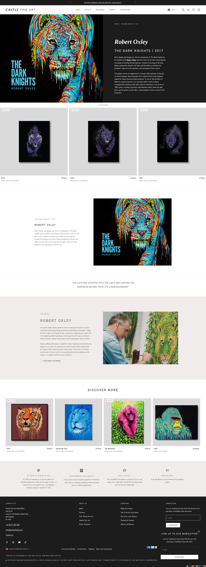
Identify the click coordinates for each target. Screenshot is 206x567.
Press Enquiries (84, 524)
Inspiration (125, 10)
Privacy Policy (82, 549)
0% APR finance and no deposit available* (103, 2)
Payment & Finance (127, 520)
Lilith (72, 178)
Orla (8, 448)
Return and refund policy (104, 549)
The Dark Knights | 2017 (130, 24)
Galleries (100, 10)
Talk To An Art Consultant (129, 512)
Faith (155, 448)
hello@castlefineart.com (14, 530)
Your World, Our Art (86, 516)
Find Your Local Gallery (129, 516)
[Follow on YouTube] (19, 542)
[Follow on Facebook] (7, 542)
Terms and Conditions (68, 549)
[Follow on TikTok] (25, 542)
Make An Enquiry (127, 508)
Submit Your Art (84, 520)
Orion (3, 178)
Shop (78, 10)
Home (116, 24)
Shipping (91, 549)
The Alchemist (110, 448)
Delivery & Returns (127, 524)
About (81, 508)
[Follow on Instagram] (13, 542)
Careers (82, 512)
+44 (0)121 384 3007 (13, 525)
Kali (140, 178)
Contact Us (9, 535)
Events (112, 10)
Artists (88, 10)
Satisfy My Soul (61, 448)
